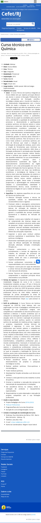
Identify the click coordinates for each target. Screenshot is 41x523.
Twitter (3, 471)
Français (38, 5)
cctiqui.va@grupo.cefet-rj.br (20, 422)
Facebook (4, 467)
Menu (31, 40)
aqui (27, 299)
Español (25, 5)
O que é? (3, 484)
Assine (3, 486)
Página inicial (5, 34)
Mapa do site (31, 6)
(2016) (27, 402)
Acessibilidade (10, 6)
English (32, 5)
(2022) (31, 402)
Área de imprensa (6, 459)
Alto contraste (21, 6)
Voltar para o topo (33, 440)
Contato (19, 28)
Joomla (33, 514)
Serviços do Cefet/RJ (29, 28)
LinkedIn (3, 476)
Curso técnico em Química (16, 46)
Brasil (6, 1)
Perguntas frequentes (8, 28)
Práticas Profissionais (13, 405)
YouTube (3, 474)
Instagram (4, 469)
